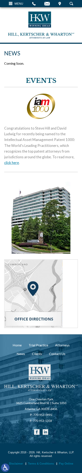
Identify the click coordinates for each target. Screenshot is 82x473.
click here (11, 162)
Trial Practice (38, 345)
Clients (37, 354)
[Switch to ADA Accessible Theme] (5, 467)
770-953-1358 (42, 420)
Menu (19, 3)
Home (17, 345)
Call (34, 3)
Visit (59, 3)
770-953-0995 (42, 415)
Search (71, 3)
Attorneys (62, 345)
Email (47, 3)
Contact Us (57, 354)
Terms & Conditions (41, 463)
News (21, 354)
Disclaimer (16, 463)
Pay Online (66, 463)
